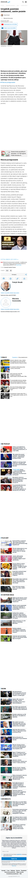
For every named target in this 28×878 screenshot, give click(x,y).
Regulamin (23, 870)
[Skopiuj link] (17, 278)
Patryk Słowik (7, 15)
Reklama (13, 870)
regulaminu (19, 854)
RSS (21, 873)
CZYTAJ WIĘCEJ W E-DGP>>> (9, 259)
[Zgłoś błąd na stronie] (24, 278)
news (18, 5)
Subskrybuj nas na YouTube (10, 24)
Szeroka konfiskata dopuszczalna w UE (10, 311)
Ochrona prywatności (9, 872)
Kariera (18, 870)
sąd (7, 270)
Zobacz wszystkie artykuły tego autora (10, 293)
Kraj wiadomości (23, 357)
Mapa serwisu (20, 872)
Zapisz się (14, 858)
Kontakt (4, 870)
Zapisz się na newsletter (10, 28)
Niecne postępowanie (8, 82)
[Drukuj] (11, 278)
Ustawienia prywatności (12, 873)
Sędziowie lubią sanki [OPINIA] (8, 295)
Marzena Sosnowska (8, 18)
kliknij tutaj (14, 865)
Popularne (14, 357)
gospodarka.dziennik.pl (10, 5)
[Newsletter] (4, 278)
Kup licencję (18, 264)
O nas (8, 870)
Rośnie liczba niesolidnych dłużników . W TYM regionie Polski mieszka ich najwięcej (18, 153)
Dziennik (2, 5)
